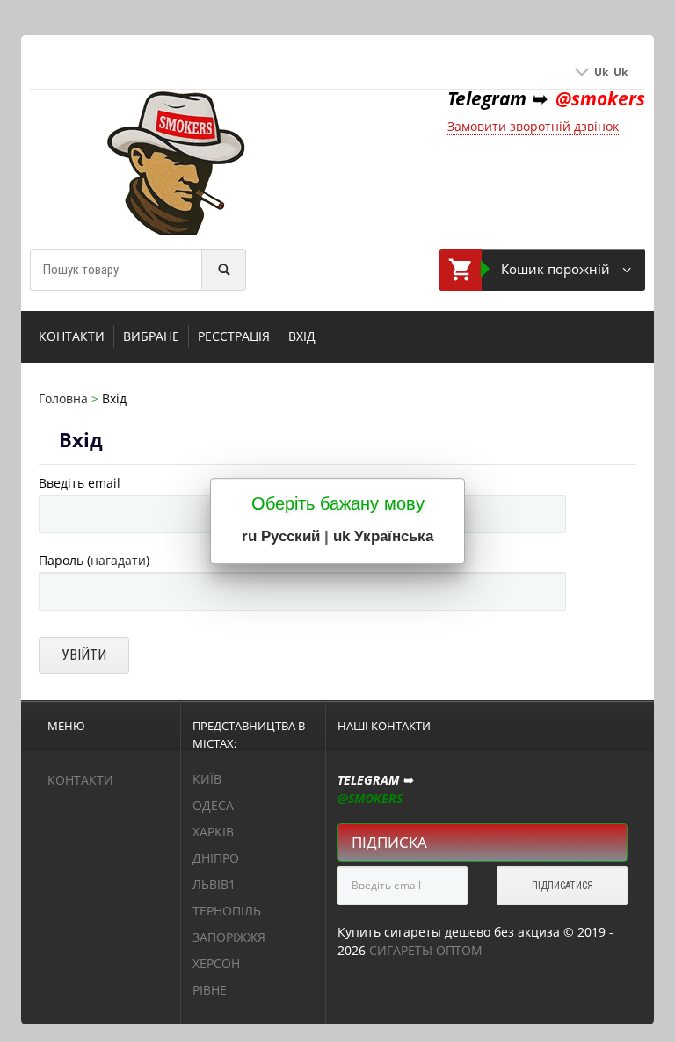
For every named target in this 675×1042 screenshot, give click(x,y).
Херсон (216, 963)
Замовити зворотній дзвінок (533, 126)
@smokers (600, 98)
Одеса (213, 805)
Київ (206, 779)
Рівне (209, 989)
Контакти (72, 336)
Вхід (302, 336)
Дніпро (215, 858)
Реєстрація (234, 336)
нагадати (118, 560)
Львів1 (214, 884)
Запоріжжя (228, 937)
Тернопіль (226, 910)
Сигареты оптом (426, 950)
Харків (213, 831)
